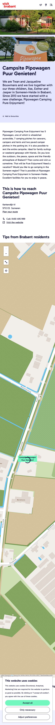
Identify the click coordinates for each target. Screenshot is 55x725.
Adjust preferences (27, 717)
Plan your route (10, 211)
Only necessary (27, 709)
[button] (27, 460)
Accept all (27, 702)
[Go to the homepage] (11, 5)
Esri (12, 675)
